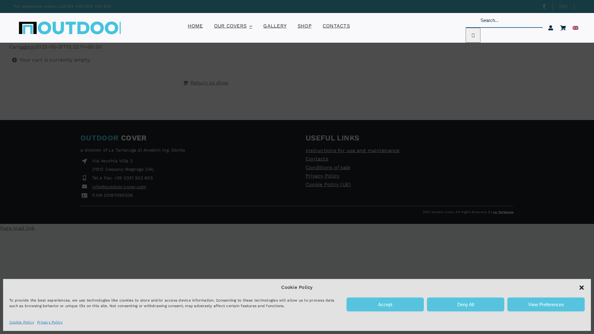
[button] (582, 288)
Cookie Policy (21, 322)
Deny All (465, 304)
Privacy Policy (49, 322)
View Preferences (546, 304)
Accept (385, 304)
